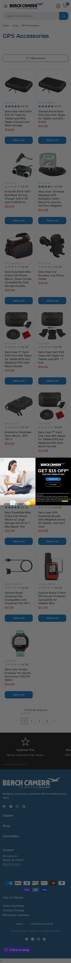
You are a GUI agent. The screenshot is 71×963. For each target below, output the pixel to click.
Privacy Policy (65, 501)
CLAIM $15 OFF (53, 479)
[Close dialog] (2, 459)
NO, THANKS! (53, 484)
